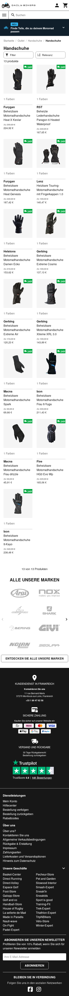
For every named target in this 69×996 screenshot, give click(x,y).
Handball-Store (12, 904)
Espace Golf (10, 887)
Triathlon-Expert (46, 913)
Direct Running (12, 879)
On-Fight (8, 925)
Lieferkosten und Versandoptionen (24, 856)
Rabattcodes (11, 818)
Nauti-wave (10, 921)
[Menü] (4, 15)
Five (39, 461)
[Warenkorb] (65, 5)
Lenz (40, 181)
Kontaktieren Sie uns (34, 689)
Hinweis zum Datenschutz (19, 861)
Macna (8, 391)
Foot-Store (9, 891)
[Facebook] (30, 989)
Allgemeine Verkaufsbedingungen (24, 839)
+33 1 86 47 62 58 (34, 700)
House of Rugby (13, 908)
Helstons (10, 251)
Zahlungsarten (12, 852)
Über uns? (9, 831)
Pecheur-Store (45, 874)
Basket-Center (12, 874)
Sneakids (42, 896)
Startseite (9, 40)
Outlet (21, 40)
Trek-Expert (43, 908)
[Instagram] (39, 989)
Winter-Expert (44, 925)
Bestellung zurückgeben (34, 755)
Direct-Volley (11, 883)
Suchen (20, 15)
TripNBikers (43, 917)
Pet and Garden (46, 879)
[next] (66, 619)
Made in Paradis (13, 917)
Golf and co (10, 900)
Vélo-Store (42, 921)
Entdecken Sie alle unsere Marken (34, 658)
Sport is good (44, 900)
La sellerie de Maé (14, 913)
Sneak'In (41, 891)
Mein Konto (10, 801)
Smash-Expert (45, 887)
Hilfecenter (9, 805)
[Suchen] (13, 15)
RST (39, 107)
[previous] (2, 619)
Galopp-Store (11, 896)
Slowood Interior (46, 883)
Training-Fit (43, 904)
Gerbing (42, 251)
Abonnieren (34, 965)
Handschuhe (35, 40)
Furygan (9, 107)
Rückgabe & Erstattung (17, 844)
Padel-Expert (11, 930)
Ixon (39, 391)
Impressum (10, 848)
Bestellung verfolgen (16, 810)
